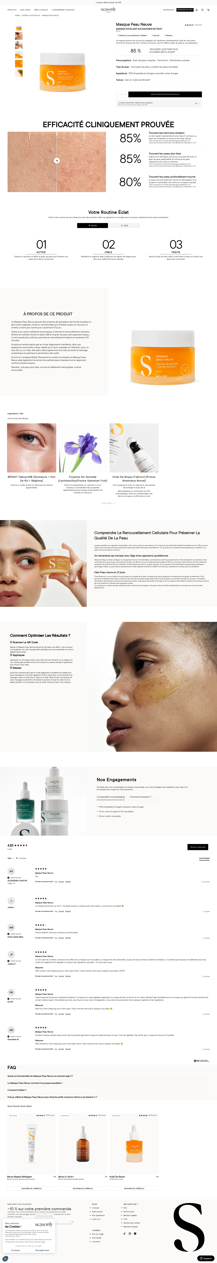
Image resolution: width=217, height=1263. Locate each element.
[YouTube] (135, 1233)
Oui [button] (56, 881)
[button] (13, 10)
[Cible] (108, 256)
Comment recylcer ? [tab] (140, 796)
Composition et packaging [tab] (111, 796)
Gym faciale (96, 1238)
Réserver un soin (185, 10)
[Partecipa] (70, 1222)
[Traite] (175, 256)
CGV (125, 1219)
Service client (128, 1211)
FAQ (125, 1208)
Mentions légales (130, 1215)
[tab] (204, 859)
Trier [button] (10, 858)
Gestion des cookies (131, 1223)
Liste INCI (107, 503)
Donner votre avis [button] (197, 847)
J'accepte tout (42, 1250)
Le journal (96, 1241)
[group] (21, 845)
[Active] (41, 256)
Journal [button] (96, 1230)
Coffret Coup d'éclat (31, 15)
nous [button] (94, 1204)
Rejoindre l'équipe (130, 1226)
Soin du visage (98, 1234)
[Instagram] (130, 1233)
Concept (95, 1208)
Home (17, 15)
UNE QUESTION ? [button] (130, 1204)
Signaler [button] (61, 881)
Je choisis (15, 1250)
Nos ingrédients (98, 1215)
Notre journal (97, 1211)
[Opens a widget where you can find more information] (205, 1258)
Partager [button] (68, 881)
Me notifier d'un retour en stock (165, 94)
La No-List (96, 1219)
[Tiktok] (124, 1233)
